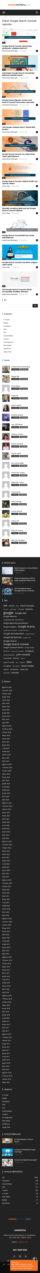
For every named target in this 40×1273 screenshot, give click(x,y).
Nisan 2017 (6, 1047)
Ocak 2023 (5, 825)
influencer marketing (17, 651)
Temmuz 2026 (7, 690)
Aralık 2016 (6, 1060)
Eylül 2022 (5, 838)
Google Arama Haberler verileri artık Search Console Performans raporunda (18, 101)
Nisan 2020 (6, 931)
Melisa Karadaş (17, 444)
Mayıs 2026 (6, 697)
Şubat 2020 (6, 938)
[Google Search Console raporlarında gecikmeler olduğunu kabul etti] (20, 36)
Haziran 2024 (6, 771)
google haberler (30, 634)
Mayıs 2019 (6, 967)
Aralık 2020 (6, 906)
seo (29, 662)
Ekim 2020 (5, 912)
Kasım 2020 (6, 909)
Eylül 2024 (5, 761)
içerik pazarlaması (9, 655)
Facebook (29, 609)
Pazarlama (7, 326)
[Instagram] (20, 1256)
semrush (22, 662)
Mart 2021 (5, 896)
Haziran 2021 (6, 886)
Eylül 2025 (5, 723)
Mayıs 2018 (6, 1005)
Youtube (15, 673)
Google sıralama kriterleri (13, 647)
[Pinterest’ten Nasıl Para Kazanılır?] (7, 1162)
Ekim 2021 (5, 874)
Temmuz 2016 (7, 1076)
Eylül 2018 (5, 992)
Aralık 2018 (6, 983)
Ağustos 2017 (7, 1034)
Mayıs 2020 (6, 928)
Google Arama (26, 626)
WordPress (7, 349)
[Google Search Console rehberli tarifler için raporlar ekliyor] (20, 171)
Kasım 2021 (6, 870)
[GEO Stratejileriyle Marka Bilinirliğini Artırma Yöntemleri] (7, 591)
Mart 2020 (5, 935)
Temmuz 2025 (7, 729)
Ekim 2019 (5, 951)
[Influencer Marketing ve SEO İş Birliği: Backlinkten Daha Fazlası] (7, 581)
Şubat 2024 (6, 784)
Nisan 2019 (6, 970)
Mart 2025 (5, 742)
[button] (3, 12)
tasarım (6, 669)
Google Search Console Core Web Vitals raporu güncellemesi (18, 155)
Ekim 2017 (5, 1028)
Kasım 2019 (6, 947)
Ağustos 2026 (7, 687)
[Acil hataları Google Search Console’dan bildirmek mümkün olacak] (20, 63)
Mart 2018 (5, 1012)
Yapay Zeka (7, 352)
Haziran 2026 (6, 694)
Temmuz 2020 (7, 922)
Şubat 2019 (6, 976)
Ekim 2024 (5, 758)
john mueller (23, 654)
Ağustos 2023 (7, 803)
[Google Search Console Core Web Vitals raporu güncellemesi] (20, 144)
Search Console (8, 662)
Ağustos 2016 (7, 1073)
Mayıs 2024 (6, 774)
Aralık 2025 (6, 713)
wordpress (14, 669)
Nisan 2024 (6, 777)
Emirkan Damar (17, 415)
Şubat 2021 (6, 899)
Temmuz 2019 (7, 960)
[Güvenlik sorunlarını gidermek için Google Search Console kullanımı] (20, 198)
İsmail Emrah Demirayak (10, 51)
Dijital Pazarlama (27, 606)
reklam (23, 658)
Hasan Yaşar (16, 453)
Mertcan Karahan (18, 540)
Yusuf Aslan (15, 492)
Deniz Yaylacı (16, 405)
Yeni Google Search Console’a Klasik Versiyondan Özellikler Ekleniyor (17, 291)
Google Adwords (10, 616)
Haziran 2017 (6, 1041)
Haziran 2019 (6, 963)
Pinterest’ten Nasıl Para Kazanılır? (26, 1160)
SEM (5, 329)
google (8, 613)
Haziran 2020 (6, 925)
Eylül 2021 (5, 877)
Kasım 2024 (6, 755)
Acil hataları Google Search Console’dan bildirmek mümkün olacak (18, 74)
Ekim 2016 (5, 1066)
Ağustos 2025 (7, 726)
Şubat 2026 (6, 706)
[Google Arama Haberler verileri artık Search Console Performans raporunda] (20, 90)
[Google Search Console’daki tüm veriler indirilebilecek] (20, 225)
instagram (29, 651)
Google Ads (20, 613)
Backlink (12, 606)
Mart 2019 (5, 973)
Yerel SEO (6, 673)
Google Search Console (16, 644)
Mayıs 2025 (6, 735)
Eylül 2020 (5, 915)
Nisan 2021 (6, 893)
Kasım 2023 (6, 793)
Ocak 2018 (5, 1018)
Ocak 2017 (5, 1057)
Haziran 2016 (6, 1079)
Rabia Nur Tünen (17, 482)
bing (17, 606)
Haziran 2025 (6, 732)
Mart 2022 (5, 857)
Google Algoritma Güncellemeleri (13, 620)
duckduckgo (12, 609)
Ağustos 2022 (7, 841)
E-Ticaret (6, 320)
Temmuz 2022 (7, 845)
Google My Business (12, 637)
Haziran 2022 (6, 848)
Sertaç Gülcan (16, 511)
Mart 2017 (5, 1050)
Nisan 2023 (6, 816)
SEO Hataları (16, 666)
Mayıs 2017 (6, 1044)
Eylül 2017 (5, 1031)
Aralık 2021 (6, 867)
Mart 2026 (5, 703)
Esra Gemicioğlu (17, 463)
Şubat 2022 (6, 861)
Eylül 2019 (5, 954)
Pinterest (16, 658)
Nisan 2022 (6, 854)
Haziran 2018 (6, 1002)
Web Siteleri (7, 345)
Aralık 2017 (6, 1021)
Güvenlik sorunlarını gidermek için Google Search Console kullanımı (19, 209)
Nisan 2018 (6, 1008)
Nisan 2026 (6, 700)
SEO (4, 42)
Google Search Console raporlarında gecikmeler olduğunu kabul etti (17, 47)
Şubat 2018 (6, 1015)
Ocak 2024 (5, 787)
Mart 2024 (5, 780)
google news (27, 637)
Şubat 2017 (6, 1053)
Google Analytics (9, 627)
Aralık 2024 (6, 751)
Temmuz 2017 (7, 1037)
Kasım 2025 (6, 716)
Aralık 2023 (6, 790)
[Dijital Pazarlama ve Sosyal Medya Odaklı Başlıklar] (7, 570)
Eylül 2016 (5, 1069)
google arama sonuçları (10, 630)
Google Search (10, 641)
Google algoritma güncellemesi (15, 623)
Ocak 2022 (5, 864)
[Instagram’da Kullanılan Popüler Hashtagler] (7, 1152)
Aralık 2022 (6, 829)
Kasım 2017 (6, 1024)
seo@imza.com (22, 1242)
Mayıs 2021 (6, 890)
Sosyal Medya (8, 336)
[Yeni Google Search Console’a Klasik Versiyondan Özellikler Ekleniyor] (20, 279)
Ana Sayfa (5, 18)
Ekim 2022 (5, 835)
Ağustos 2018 (7, 996)
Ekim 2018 (5, 989)
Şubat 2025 (6, 745)
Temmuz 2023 (7, 806)
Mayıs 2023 (6, 812)
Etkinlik (5, 323)
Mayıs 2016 (6, 1082)
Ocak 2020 (5, 941)
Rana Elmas (15, 386)
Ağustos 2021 (7, 880)
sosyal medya (27, 666)
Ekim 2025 (5, 719)
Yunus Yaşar (6, 186)
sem (17, 662)
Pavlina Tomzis (17, 434)
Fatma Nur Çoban (18, 473)
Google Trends (29, 648)
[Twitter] (26, 1256)
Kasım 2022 (6, 832)
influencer (6, 651)
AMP (5, 606)
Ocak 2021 (5, 902)
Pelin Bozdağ (16, 502)
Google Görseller (24, 630)
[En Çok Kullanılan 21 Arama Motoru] (7, 1140)
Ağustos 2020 (7, 918)
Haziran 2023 (6, 809)
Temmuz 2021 (7, 883)
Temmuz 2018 (7, 999)
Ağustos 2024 (7, 764)
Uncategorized (8, 342)
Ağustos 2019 (7, 957)
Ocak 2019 (5, 979)
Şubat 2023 (6, 822)
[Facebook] (14, 1256)
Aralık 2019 (6, 944)
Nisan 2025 (6, 739)
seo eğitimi (7, 666)
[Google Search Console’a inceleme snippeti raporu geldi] (20, 252)
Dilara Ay (14, 396)
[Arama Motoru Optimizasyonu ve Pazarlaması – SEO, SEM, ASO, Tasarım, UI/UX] (20, 5)
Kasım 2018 (6, 986)
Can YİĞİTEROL (17, 425)
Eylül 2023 (5, 800)
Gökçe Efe (15, 521)
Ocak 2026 (5, 710)
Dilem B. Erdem (17, 530)
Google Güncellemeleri (13, 633)
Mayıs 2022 (6, 851)
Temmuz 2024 (7, 768)
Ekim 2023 (5, 796)
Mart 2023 (5, 819)
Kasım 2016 (6, 1063)
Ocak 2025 (5, 748)
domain (5, 609)
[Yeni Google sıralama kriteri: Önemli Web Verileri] (20, 117)
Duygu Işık (15, 376)
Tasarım (6, 339)
